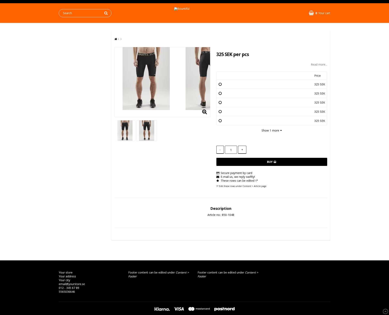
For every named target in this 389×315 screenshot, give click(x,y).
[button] (319, 13)
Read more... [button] (319, 64)
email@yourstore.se (72, 284)
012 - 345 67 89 (69, 288)
